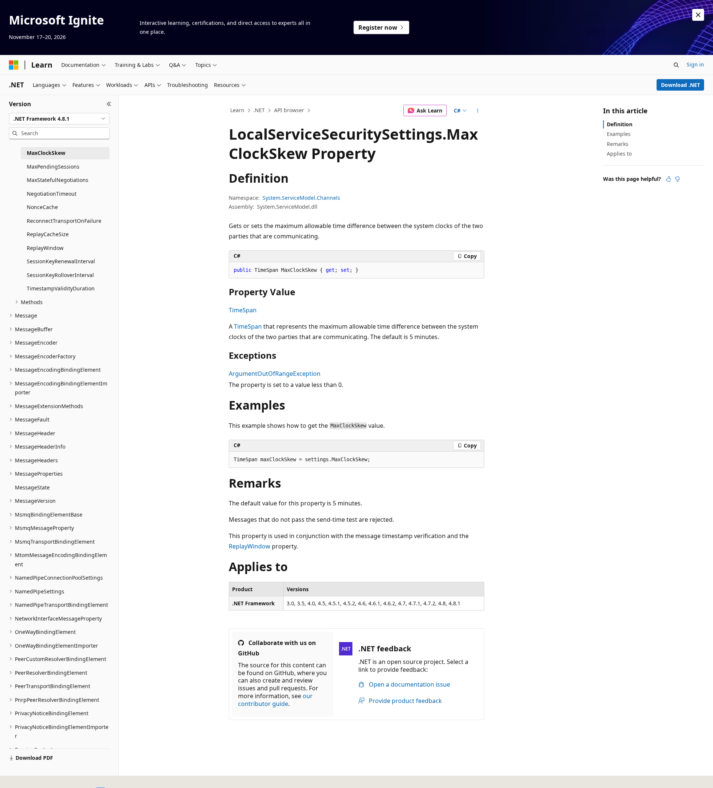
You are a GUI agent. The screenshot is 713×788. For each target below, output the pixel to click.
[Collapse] (108, 104)
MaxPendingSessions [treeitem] (53, 166)
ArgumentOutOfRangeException (274, 373)
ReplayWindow (249, 546)
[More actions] (477, 111)
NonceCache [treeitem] (42, 207)
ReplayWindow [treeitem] (45, 247)
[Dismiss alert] (698, 15)
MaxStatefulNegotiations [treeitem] (57, 179)
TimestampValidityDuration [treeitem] (61, 288)
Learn (237, 110)
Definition (619, 124)
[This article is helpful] (668, 179)
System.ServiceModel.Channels (301, 197)
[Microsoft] (14, 65)
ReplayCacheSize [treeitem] (48, 234)
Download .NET (680, 84)
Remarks (617, 143)
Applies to (619, 153)
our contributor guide (275, 700)
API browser (289, 110)
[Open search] (676, 65)
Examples (619, 133)
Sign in (695, 64)
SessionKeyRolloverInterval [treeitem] (60, 275)
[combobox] (59, 119)
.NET (259, 110)
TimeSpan (243, 310)
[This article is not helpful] (677, 179)
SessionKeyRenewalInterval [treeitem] (61, 261)
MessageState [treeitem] (32, 487)
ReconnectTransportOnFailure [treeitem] (64, 220)
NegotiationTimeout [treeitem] (51, 193)
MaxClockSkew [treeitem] (46, 152)
